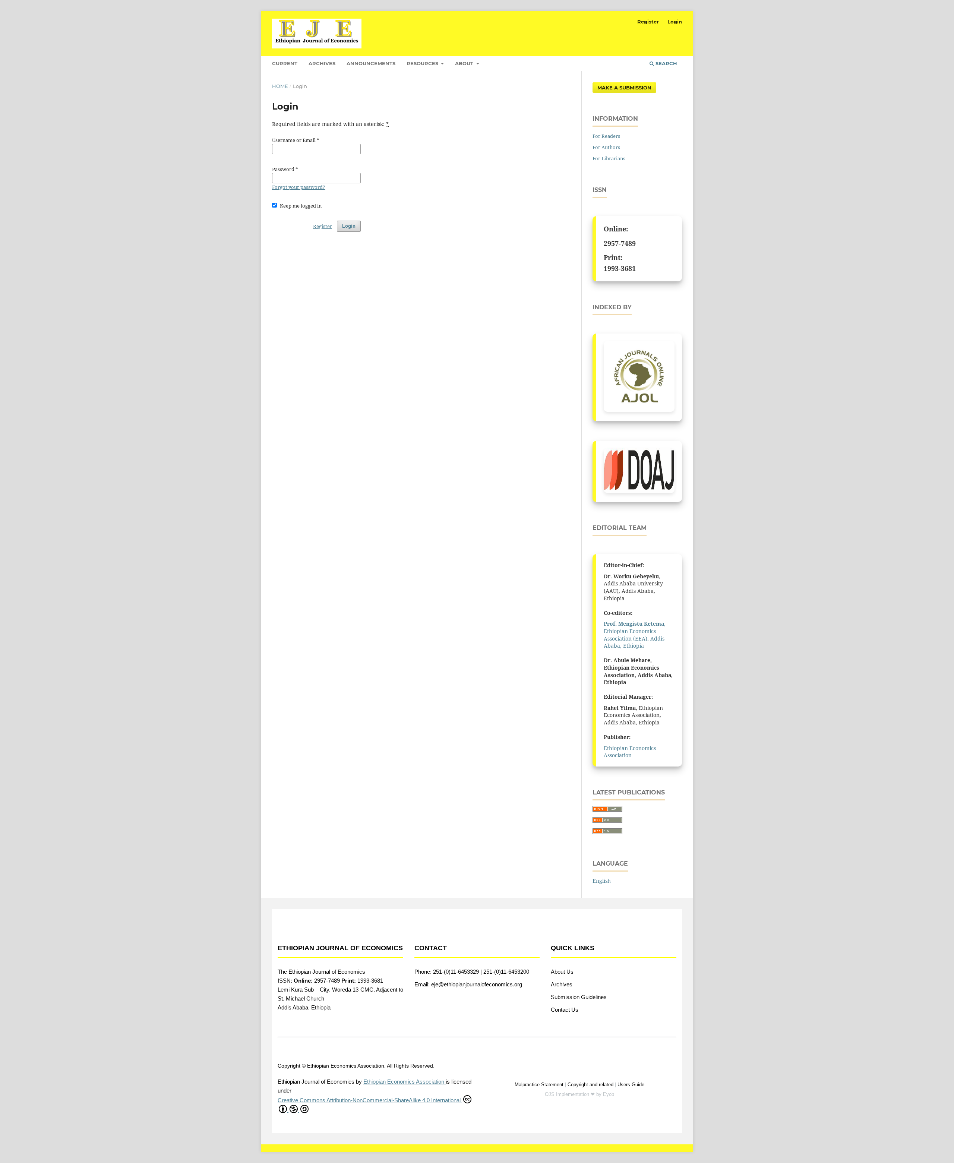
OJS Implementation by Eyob (579, 1094)
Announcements (371, 63)
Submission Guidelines (579, 997)
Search (665, 63)
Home (280, 86)
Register (648, 22)
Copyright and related (590, 1084)
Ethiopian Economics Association (630, 752)
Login (674, 22)
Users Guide (630, 1084)
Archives (322, 63)
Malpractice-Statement (539, 1084)
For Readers (606, 136)
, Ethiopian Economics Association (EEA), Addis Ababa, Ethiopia (635, 634)
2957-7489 (620, 243)
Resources (423, 63)
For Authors (606, 147)
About (465, 63)
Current (284, 63)
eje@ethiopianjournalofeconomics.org (476, 984)
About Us (562, 971)
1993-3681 (620, 268)
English (602, 880)
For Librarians (609, 158)
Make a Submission (624, 88)
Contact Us (564, 1009)
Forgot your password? (298, 187)
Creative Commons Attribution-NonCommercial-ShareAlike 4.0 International (370, 1100)
